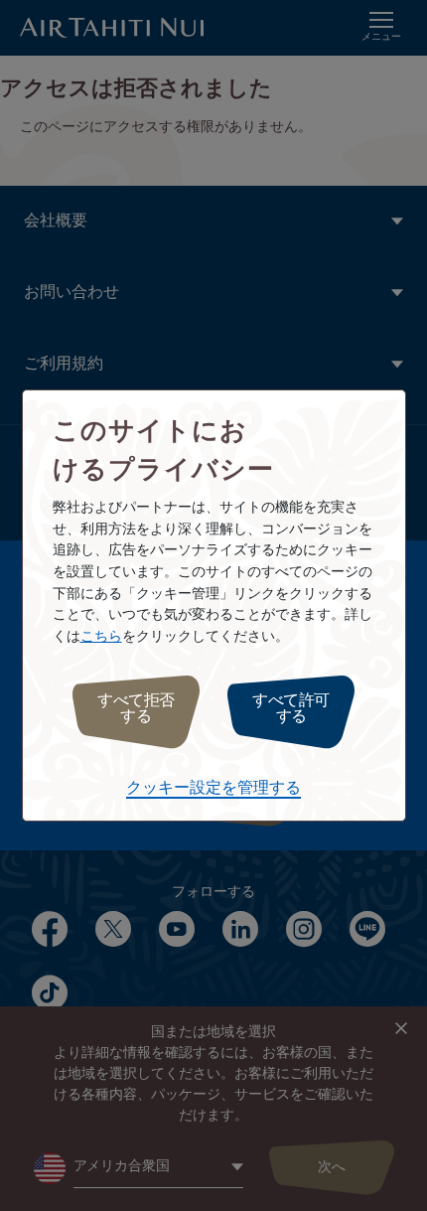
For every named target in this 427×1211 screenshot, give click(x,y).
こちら (101, 636)
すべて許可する (291, 708)
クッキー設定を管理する (213, 788)
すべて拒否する (136, 708)
